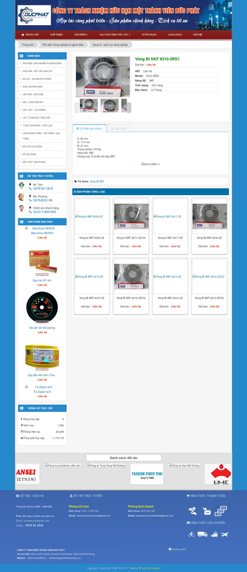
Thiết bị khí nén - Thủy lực (37, 125)
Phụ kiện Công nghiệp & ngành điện (42, 63)
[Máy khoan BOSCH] (42, 228)
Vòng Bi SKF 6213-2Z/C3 (209, 298)
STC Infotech (153, 568)
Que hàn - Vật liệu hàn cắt (38, 71)
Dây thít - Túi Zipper (34, 110)
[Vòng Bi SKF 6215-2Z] (92, 276)
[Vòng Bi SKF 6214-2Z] (171, 276)
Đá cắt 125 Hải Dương (42, 327)
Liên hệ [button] (197, 34)
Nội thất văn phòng (34, 162)
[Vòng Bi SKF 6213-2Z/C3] (210, 276)
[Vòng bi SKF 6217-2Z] (171, 216)
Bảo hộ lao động (32, 146)
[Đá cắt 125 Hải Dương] (42, 307)
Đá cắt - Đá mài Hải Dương (37, 79)
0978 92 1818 (43, 188)
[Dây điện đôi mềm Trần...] (42, 354)
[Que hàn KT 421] (42, 260)
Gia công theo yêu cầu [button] (114, 34)
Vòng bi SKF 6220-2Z (91, 237)
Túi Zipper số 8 (42, 391)
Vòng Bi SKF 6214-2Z (170, 298)
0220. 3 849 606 (44, 212)
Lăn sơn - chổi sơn (33, 94)
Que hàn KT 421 (42, 280)
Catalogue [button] (175, 34)
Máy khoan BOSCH (42, 233)
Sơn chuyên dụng (32, 86)
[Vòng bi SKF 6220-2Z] (92, 216)
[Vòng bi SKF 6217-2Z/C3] (131, 216)
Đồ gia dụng (29, 154)
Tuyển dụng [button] (149, 34)
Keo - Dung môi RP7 (33, 102)
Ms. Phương (40, 196)
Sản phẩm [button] (80, 34)
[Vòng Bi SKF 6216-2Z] (210, 216)
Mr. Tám (38, 184)
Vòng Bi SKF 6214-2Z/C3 (130, 298)
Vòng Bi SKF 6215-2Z (91, 298)
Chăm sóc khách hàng (46, 208)
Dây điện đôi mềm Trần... (42, 375)
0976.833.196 (42, 200)
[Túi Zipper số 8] (42, 386)
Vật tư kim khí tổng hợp (36, 118)
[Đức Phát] (123, 14)
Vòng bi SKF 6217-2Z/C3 (131, 237)
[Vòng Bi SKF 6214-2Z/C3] (131, 276)
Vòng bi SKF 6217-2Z (170, 237)
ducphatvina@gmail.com (36, 520)
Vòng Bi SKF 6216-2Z (209, 237)
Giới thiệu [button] (56, 34)
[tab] (89, 128)
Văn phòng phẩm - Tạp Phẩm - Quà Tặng (41, 136)
